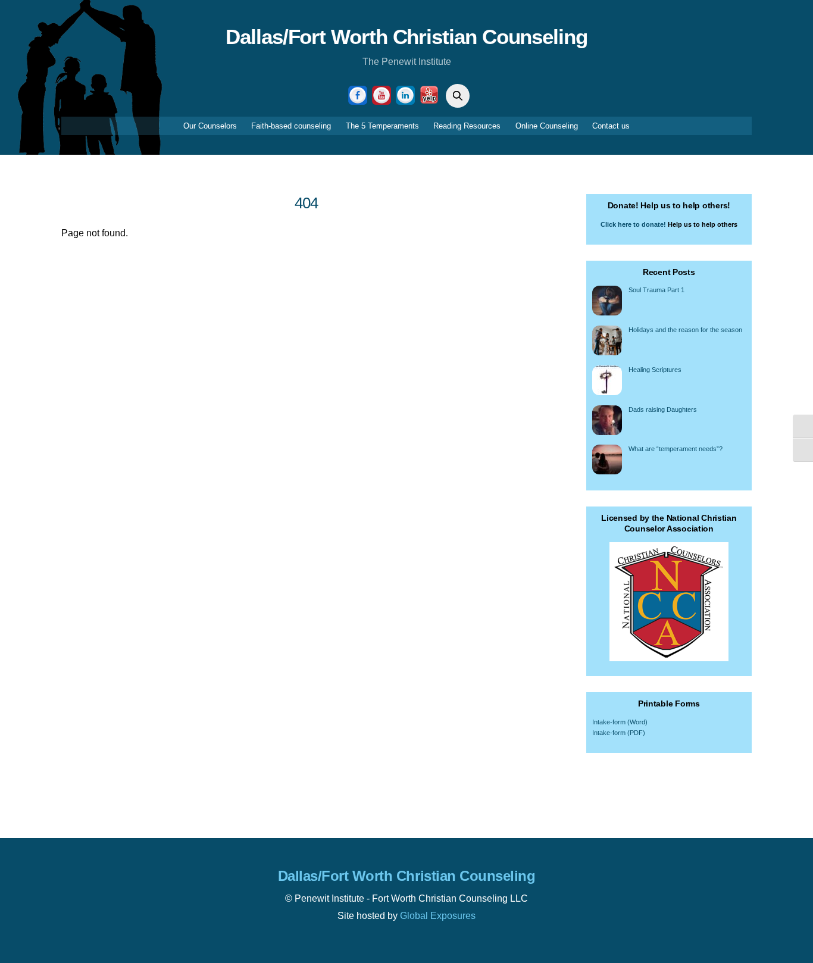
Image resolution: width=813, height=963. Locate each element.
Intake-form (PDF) (618, 732)
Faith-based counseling (291, 125)
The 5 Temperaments (382, 125)
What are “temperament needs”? (675, 448)
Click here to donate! (633, 224)
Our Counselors (210, 125)
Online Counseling (546, 125)
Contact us (611, 125)
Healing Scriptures (654, 369)
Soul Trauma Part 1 (656, 289)
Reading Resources (467, 125)
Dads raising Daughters (662, 409)
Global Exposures (438, 916)
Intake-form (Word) (620, 722)
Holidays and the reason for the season (685, 329)
